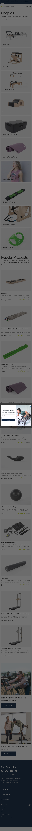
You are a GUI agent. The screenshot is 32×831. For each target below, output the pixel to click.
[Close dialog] (30, 406)
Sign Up (8, 420)
